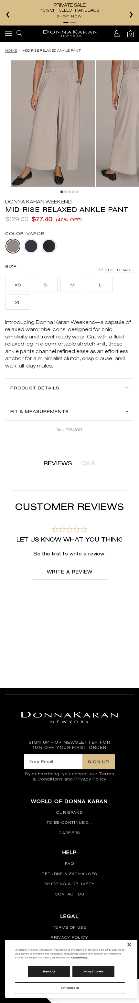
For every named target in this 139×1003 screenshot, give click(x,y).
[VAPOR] (12, 246)
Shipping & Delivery (69, 884)
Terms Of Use (69, 927)
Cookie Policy (79, 957)
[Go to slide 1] (66, 22)
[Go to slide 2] (73, 22)
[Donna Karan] (70, 33)
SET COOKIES (70, 987)
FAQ (69, 863)
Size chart (119, 270)
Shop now (69, 16)
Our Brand (69, 812)
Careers (69, 833)
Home (11, 50)
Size (11, 266)
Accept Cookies (93, 971)
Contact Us (69, 894)
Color (14, 233)
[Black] (49, 246)
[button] (8, 34)
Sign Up (98, 761)
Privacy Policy (90, 779)
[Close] (129, 944)
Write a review (69, 571)
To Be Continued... (69, 822)
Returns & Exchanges (69, 874)
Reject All (49, 971)
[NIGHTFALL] (31, 246)
